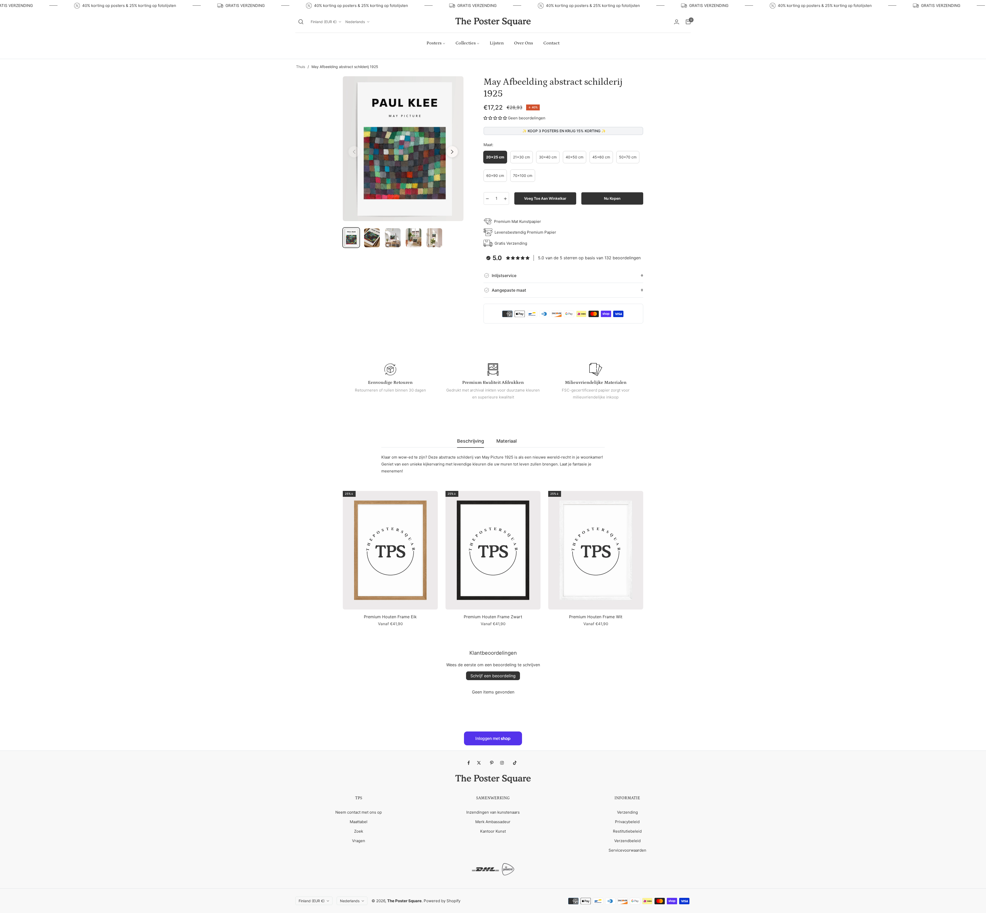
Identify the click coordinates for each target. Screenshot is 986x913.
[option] (403, 148)
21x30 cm (521, 157)
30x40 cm (548, 157)
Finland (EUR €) (324, 22)
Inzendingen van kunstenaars (493, 812)
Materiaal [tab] (506, 441)
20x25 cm (495, 157)
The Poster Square (404, 900)
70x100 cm (522, 175)
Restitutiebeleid (627, 831)
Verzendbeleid (627, 840)
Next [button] (452, 151)
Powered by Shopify (442, 900)
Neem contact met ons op (358, 812)
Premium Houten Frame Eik (390, 616)
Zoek (358, 831)
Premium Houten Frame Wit (595, 616)
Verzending (627, 812)
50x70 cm (628, 157)
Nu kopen (612, 198)
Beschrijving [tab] (470, 441)
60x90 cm (495, 175)
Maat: (488, 144)
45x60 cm (601, 157)
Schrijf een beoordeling (493, 675)
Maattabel (358, 821)
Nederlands (355, 22)
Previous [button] (354, 151)
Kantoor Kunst (493, 831)
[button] (301, 21)
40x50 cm (574, 157)
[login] (676, 21)
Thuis (300, 66)
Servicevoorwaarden (627, 850)
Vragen (358, 840)
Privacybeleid (627, 821)
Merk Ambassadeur (492, 821)
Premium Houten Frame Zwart (493, 616)
